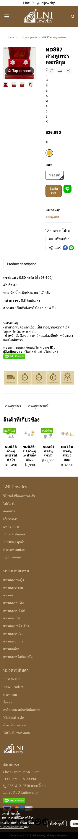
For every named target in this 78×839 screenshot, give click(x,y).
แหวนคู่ (8, 595)
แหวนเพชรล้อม (13, 633)
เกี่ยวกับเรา (10, 519)
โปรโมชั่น (9, 503)
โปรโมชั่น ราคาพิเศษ (16, 733)
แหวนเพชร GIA (13, 603)
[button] (73, 16)
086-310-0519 (18, 785)
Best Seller (11, 679)
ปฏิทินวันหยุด (12, 557)
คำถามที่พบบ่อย (14, 550)
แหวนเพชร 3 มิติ (14, 610)
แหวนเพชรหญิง (13, 580)
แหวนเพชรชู (11, 618)
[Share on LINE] (71, 247)
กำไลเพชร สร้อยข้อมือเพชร (21, 710)
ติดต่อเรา (53, 191)
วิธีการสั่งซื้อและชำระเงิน (19, 496)
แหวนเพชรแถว (13, 641)
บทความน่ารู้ (11, 526)
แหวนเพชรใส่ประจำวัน (17, 657)
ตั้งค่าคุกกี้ (57, 824)
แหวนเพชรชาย (13, 587)
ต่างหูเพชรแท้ (38, 406)
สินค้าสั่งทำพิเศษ (14, 725)
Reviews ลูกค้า (13, 542)
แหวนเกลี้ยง (11, 649)
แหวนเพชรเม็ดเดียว (16, 626)
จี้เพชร (7, 702)
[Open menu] (6, 16)
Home (10, 37)
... (20, 37)
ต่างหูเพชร (31, 37)
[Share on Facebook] (65, 247)
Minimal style (13, 718)
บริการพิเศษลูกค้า (14, 534)
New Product (13, 687)
